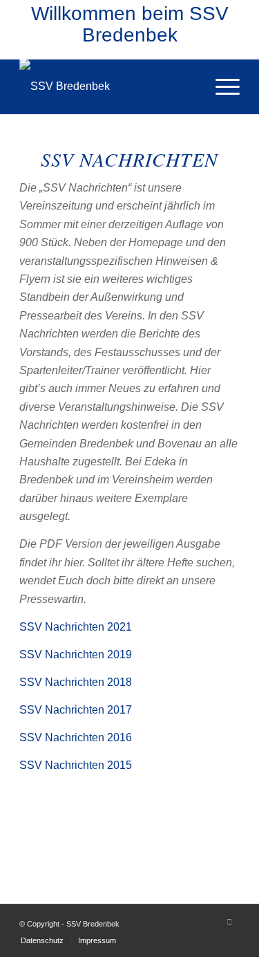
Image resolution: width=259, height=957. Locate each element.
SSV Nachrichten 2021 (75, 627)
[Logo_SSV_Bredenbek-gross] (107, 86)
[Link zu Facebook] (229, 921)
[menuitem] (221, 86)
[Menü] (221, 86)
